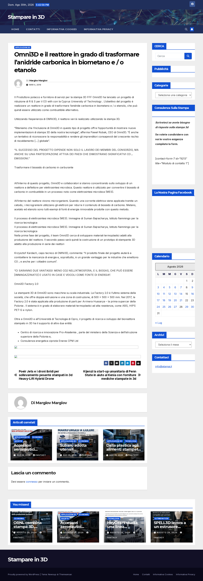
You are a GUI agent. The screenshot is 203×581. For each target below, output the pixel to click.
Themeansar (65, 574)
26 (169, 306)
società (18, 441)
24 (158, 306)
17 (158, 300)
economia (37, 437)
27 (175, 306)
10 (158, 293)
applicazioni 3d (22, 47)
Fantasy (41, 455)
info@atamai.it (163, 366)
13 (175, 293)
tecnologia (130, 441)
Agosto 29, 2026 (26, 532)
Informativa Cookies (62, 29)
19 (169, 300)
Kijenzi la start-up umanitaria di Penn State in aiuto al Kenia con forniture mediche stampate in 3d (109, 375)
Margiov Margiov (38, 80)
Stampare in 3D (26, 17)
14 (181, 293)
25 (164, 306)
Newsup (52, 574)
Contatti (33, 29)
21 (181, 300)
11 (164, 293)
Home (15, 29)
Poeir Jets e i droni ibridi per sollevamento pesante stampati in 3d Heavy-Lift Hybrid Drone (45, 375)
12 (169, 293)
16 (192, 293)
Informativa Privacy (98, 29)
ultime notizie (161, 518)
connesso (32, 481)
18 (164, 300)
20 (175, 300)
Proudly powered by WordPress (24, 574)
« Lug (158, 322)
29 (186, 306)
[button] (186, 29)
